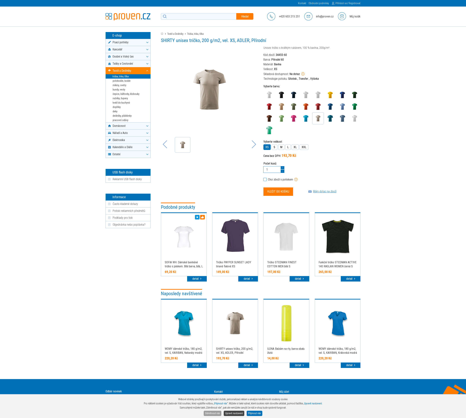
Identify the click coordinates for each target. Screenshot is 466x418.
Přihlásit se (341, 3)
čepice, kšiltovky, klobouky (126, 93)
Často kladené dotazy (125, 204)
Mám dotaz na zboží (324, 191)
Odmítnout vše (212, 413)
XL (295, 147)
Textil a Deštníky (175, 33)
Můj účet (284, 391)
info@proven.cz (325, 16)
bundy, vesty (119, 89)
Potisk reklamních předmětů (129, 211)
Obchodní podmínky (319, 3)
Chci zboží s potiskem (280, 179)
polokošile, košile (122, 80)
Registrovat (354, 3)
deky (115, 111)
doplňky (117, 107)
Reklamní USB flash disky (127, 179)
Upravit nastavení (234, 413)
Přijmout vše (254, 413)
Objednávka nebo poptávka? (129, 224)
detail (195, 278)
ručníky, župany (120, 98)
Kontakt (302, 3)
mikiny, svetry (119, 85)
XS (267, 147)
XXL (304, 147)
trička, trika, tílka (120, 76)
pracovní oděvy (120, 120)
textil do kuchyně (121, 102)
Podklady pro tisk (123, 217)
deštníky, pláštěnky (122, 115)
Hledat (245, 16)
